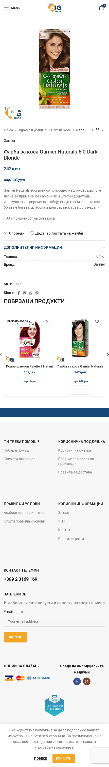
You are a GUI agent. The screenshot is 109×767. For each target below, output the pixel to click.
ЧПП (61, 521)
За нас (63, 513)
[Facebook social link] (18, 293)
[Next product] (102, 130)
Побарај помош (16, 450)
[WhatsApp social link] (31, 293)
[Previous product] (92, 130)
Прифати (63, 758)
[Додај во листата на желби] (46, 321)
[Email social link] (24, 293)
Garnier (9, 141)
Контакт (65, 530)
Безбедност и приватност (25, 513)
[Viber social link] (37, 293)
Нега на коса (61, 130)
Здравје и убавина (32, 130)
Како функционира (19, 459)
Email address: (15, 612)
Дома (9, 130)
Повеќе (40, 758)
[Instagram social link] (86, 681)
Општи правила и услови (24, 521)
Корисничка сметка (74, 450)
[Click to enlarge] (13, 112)
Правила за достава (75, 472)
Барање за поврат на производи (76, 461)
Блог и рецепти (71, 539)
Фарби (81, 130)
